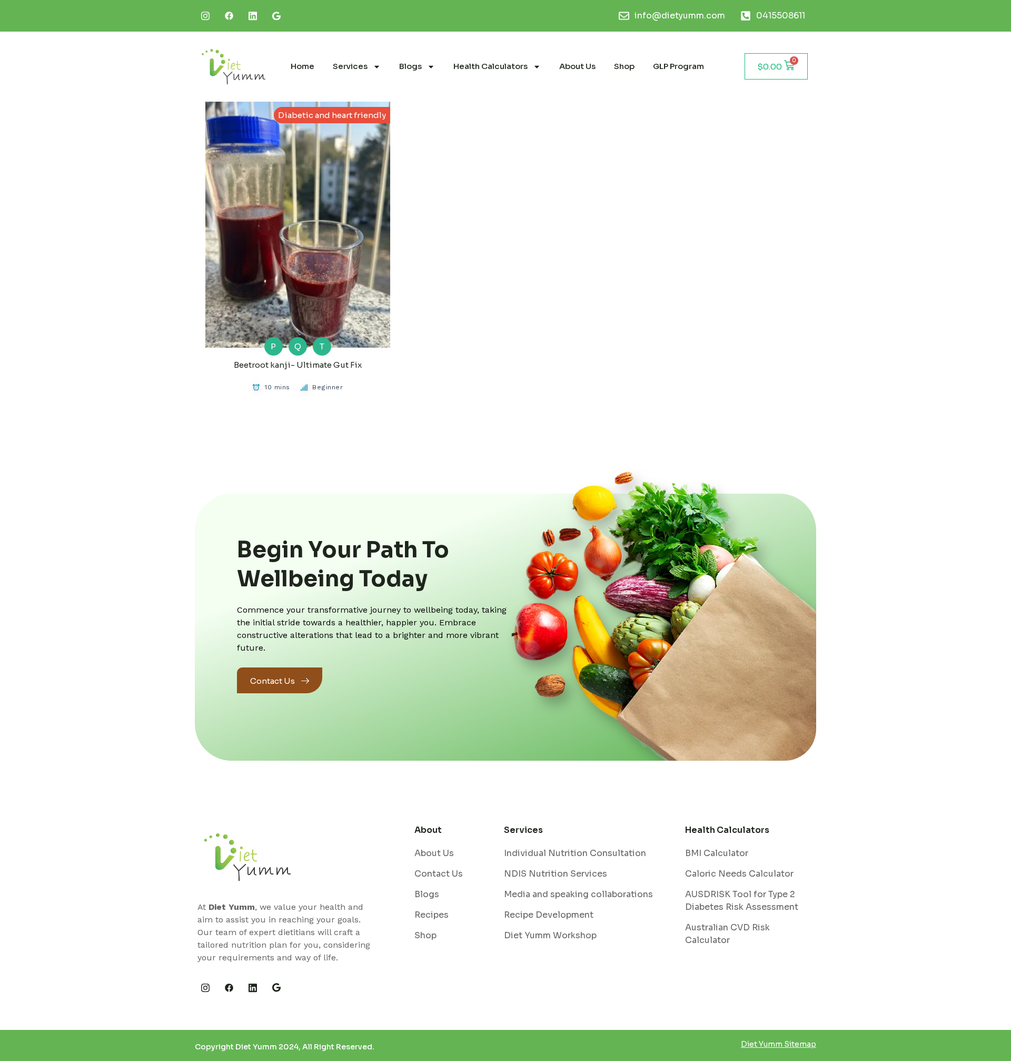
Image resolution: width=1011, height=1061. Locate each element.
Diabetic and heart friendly (332, 115)
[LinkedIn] (253, 16)
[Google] (276, 988)
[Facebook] (229, 16)
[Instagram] (205, 16)
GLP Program (678, 66)
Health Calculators (490, 66)
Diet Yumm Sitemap (778, 1044)
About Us (577, 66)
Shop (624, 66)
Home (302, 66)
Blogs (410, 66)
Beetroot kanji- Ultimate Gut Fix (298, 365)
